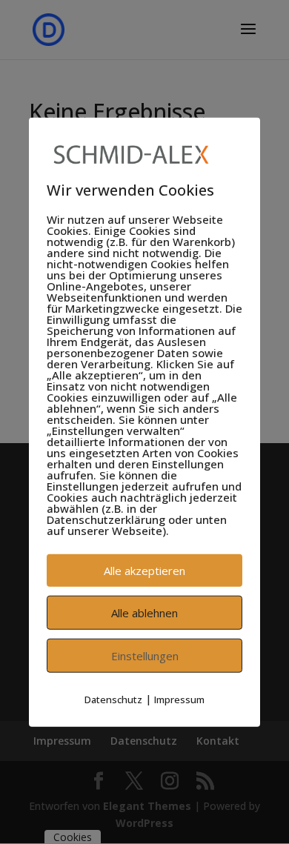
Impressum (179, 699)
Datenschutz (113, 699)
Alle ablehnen (144, 612)
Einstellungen (145, 655)
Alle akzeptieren (144, 570)
